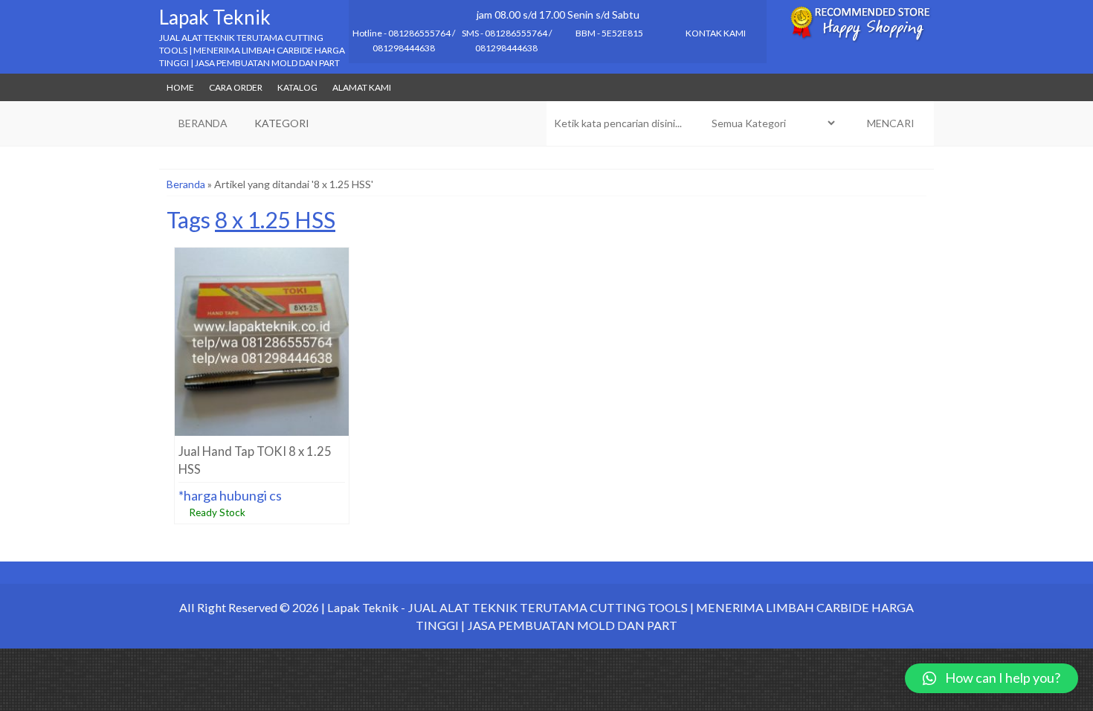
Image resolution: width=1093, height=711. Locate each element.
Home (180, 87)
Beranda (186, 184)
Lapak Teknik (215, 17)
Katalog (297, 87)
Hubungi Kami (265, 410)
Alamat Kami (361, 87)
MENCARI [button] (890, 123)
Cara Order (235, 87)
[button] (991, 678)
